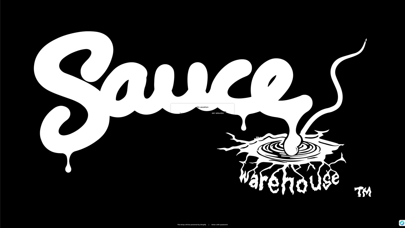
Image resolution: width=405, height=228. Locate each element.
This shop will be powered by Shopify (192, 225)
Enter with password (220, 225)
